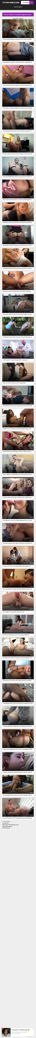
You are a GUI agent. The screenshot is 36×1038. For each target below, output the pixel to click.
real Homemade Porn (12, 825)
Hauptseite (18, 7)
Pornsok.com (6, 828)
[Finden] (31, 2)
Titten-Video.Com (10, 3)
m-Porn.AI (5, 823)
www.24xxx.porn (7, 826)
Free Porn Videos (18, 18)
